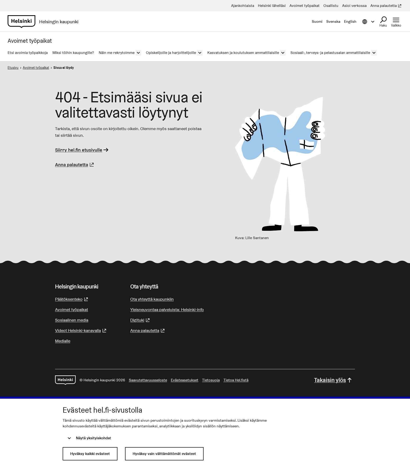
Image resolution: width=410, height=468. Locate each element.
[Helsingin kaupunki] (65, 380)
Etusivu (13, 68)
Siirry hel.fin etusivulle (78, 150)
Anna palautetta (75, 164)
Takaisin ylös (330, 380)
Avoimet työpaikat (36, 68)
